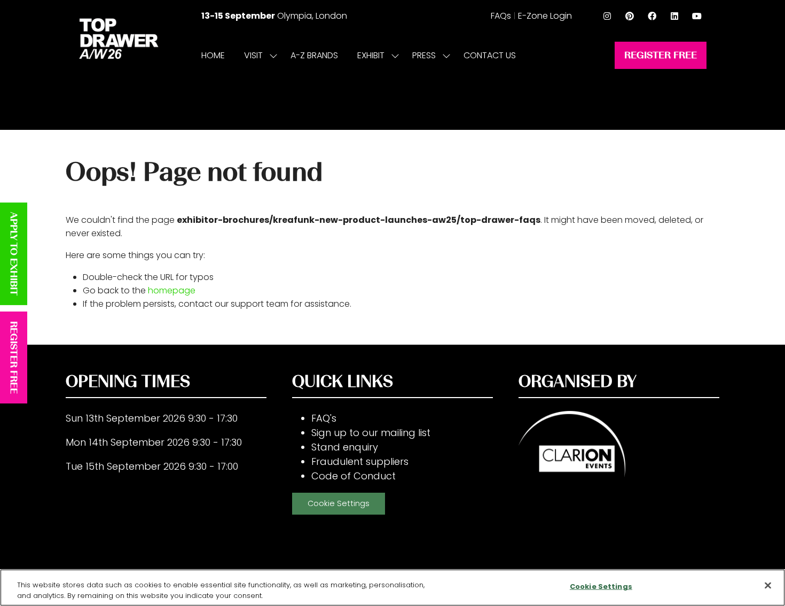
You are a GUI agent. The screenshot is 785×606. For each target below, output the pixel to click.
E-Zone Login (545, 16)
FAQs (501, 16)
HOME (213, 55)
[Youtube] (696, 16)
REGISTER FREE (14, 357)
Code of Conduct (353, 476)
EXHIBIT (370, 55)
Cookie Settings (339, 503)
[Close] (768, 585)
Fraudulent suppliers (360, 461)
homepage (171, 290)
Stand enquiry (344, 447)
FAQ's (323, 418)
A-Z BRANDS (314, 55)
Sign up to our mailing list (370, 432)
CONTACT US (490, 55)
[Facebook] (652, 16)
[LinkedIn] (674, 16)
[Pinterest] (629, 16)
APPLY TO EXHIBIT (14, 254)
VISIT (253, 55)
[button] (660, 55)
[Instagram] (607, 16)
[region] (392, 587)
